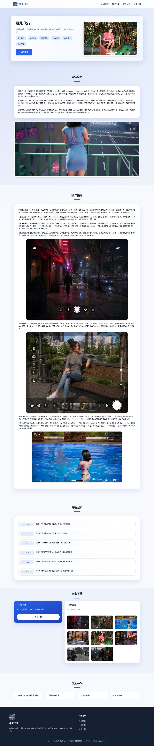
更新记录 (126, 4)
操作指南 (115, 4)
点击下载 (137, 4)
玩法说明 (105, 4)
